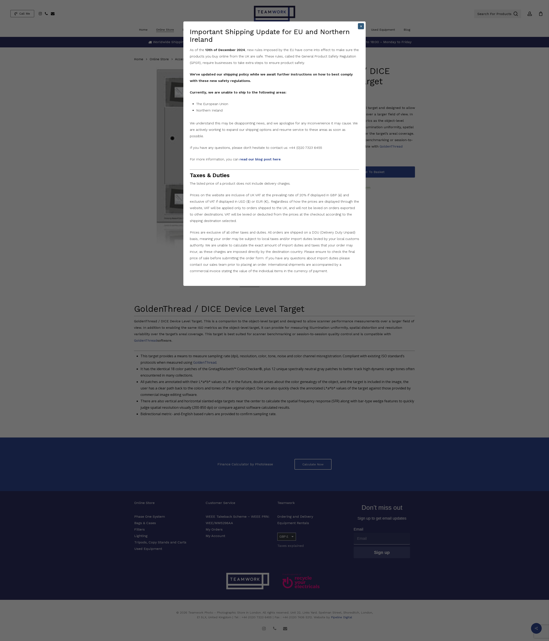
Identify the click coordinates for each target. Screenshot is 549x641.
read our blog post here (260, 159)
